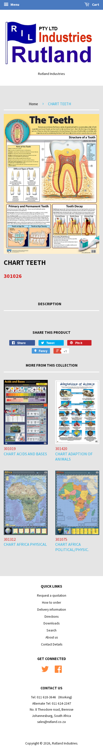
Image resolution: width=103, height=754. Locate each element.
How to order (51, 602)
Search (51, 630)
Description (49, 303)
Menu (14, 4)
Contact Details (51, 644)
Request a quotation (51, 595)
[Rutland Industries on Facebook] (58, 671)
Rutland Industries (64, 743)
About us (52, 637)
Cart (95, 4)
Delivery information (51, 609)
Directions (51, 616)
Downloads (52, 623)
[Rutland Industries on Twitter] (45, 671)
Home (33, 103)
